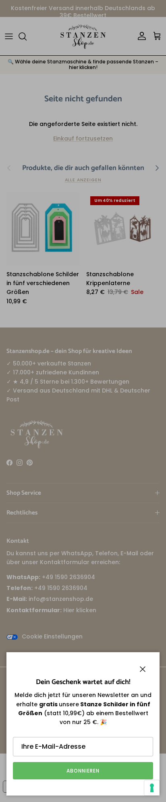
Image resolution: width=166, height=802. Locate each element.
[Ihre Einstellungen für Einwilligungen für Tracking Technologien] (152, 788)
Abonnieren (83, 770)
